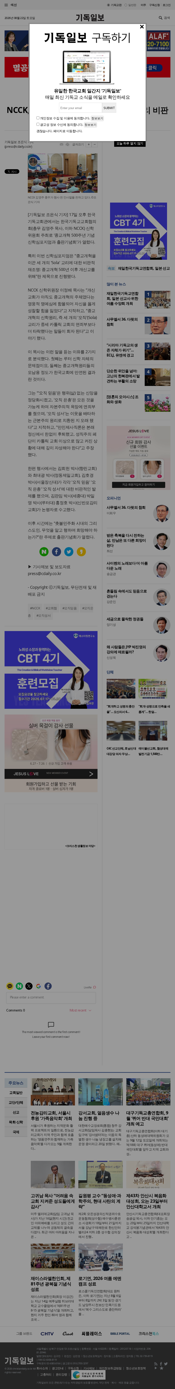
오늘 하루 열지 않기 (129, 143)
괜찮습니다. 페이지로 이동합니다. (59, 131)
